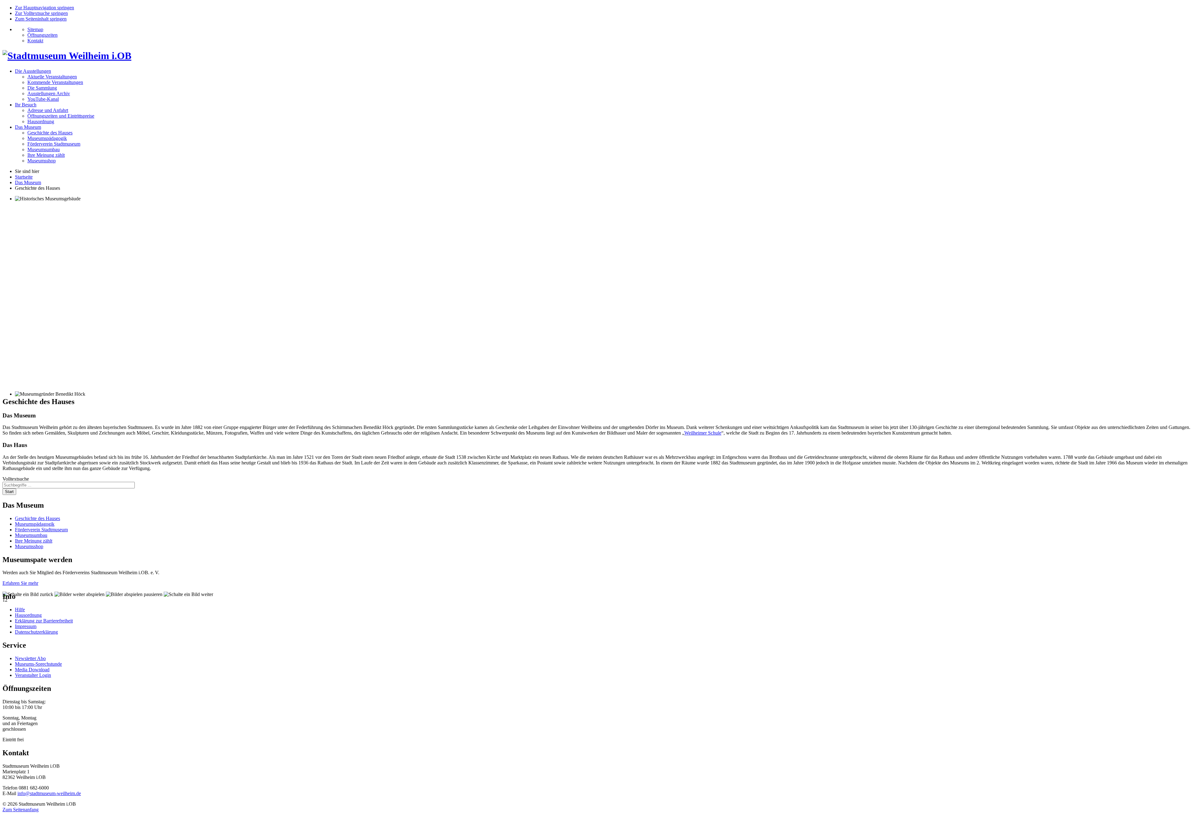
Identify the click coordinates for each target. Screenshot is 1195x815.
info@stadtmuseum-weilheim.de (49, 793)
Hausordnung (40, 121)
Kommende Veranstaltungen (55, 82)
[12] (597, 293)
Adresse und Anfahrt (47, 110)
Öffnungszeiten (42, 35)
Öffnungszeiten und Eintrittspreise (60, 116)
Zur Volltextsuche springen (41, 13)
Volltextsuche (15, 479)
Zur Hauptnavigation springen (44, 7)
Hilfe (20, 609)
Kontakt (35, 40)
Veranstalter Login (33, 675)
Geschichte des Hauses (50, 132)
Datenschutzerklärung (36, 632)
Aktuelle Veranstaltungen (52, 76)
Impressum (25, 626)
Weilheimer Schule (702, 432)
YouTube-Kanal (43, 99)
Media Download (32, 669)
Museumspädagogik (47, 138)
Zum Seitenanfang (20, 809)
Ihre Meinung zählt (46, 155)
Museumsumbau (43, 149)
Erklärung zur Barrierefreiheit (44, 620)
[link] (27, 594)
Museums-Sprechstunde (38, 664)
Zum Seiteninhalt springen (41, 18)
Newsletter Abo (30, 658)
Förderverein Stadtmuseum (53, 144)
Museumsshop (41, 160)
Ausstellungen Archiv (48, 93)
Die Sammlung (42, 88)
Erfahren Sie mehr (20, 583)
